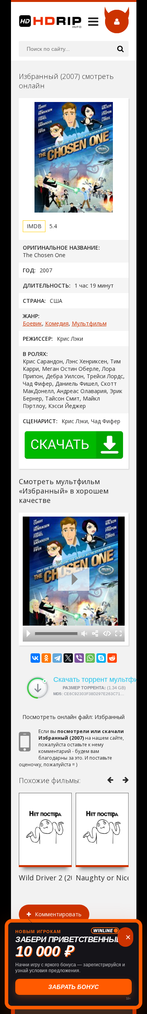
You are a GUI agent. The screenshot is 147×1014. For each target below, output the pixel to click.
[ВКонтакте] (35, 658)
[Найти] (121, 49)
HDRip (46, 21)
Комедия (57, 323)
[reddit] (112, 658)
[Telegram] (57, 658)
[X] (68, 658)
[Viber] (79, 658)
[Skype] (101, 658)
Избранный (109, 717)
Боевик (32, 323)
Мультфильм (89, 323)
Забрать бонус (73, 987)
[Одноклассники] (46, 658)
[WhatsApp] (90, 658)
